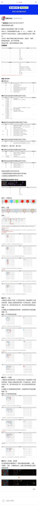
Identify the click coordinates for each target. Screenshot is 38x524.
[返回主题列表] (2, 2)
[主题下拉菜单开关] (36, 2)
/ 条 (18, 2)
